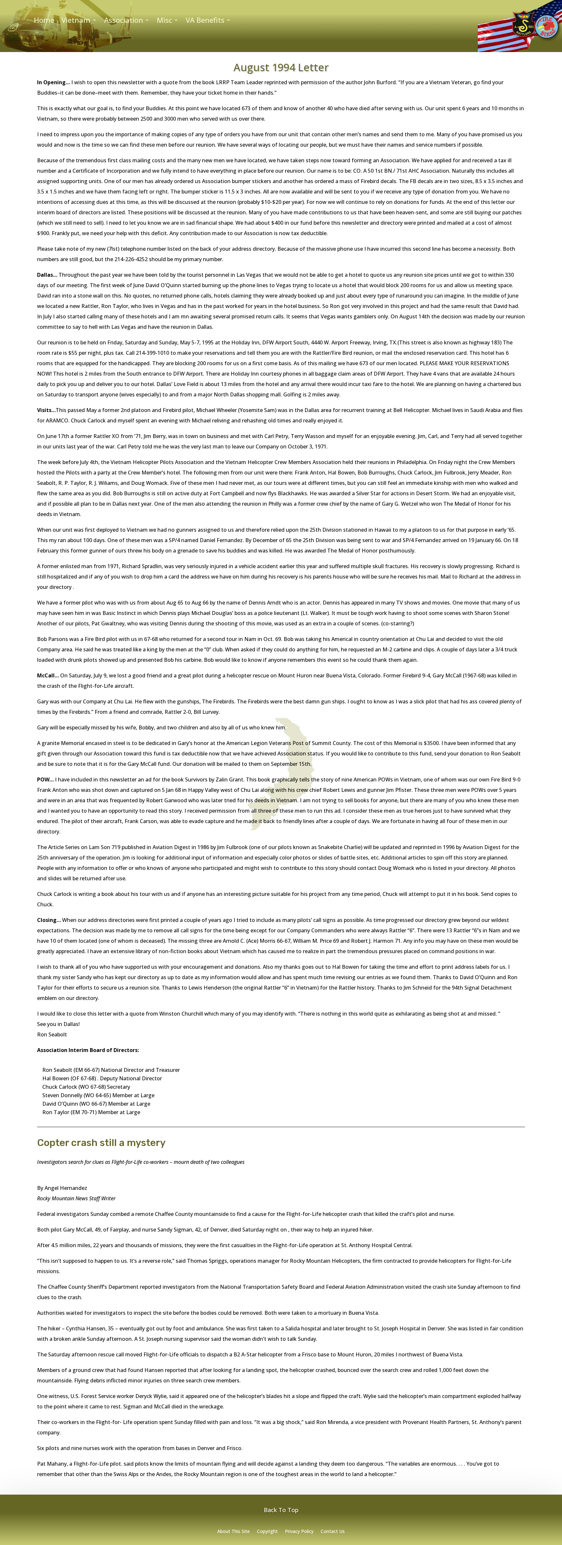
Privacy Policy (299, 1531)
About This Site (233, 1531)
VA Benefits (205, 21)
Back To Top (281, 1510)
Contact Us (333, 1531)
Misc (164, 21)
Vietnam (75, 21)
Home (44, 21)
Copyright (267, 1531)
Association (123, 21)
